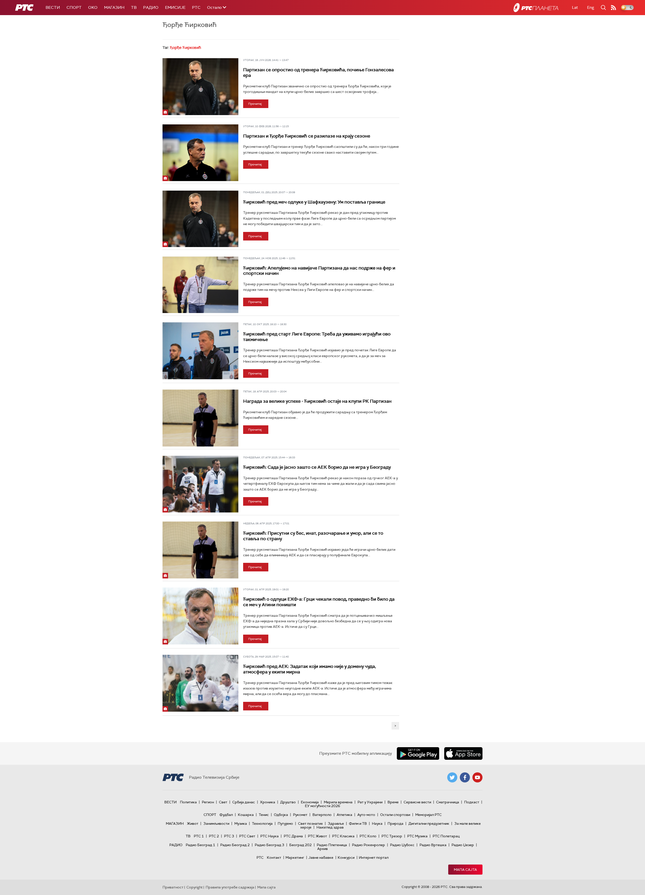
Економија (310, 802)
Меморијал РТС (428, 814)
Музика (240, 823)
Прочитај (255, 104)
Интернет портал (374, 857)
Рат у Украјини (370, 802)
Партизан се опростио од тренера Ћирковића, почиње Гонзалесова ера (318, 72)
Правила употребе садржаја (230, 887)
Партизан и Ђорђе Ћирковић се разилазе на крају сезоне (306, 136)
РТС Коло (368, 836)
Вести (53, 7)
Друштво (288, 802)
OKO (93, 7)
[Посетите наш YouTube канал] (477, 777)
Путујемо (285, 823)
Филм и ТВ (358, 823)
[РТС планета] (536, 7)
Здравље (336, 823)
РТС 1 (199, 836)
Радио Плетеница (332, 845)
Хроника (267, 802)
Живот (192, 823)
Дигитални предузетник (428, 823)
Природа (395, 823)
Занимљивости (216, 823)
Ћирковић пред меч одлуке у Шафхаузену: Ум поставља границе (314, 202)
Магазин (114, 7)
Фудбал (226, 814)
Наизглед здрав (330, 827)
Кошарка (246, 814)
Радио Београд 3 (269, 845)
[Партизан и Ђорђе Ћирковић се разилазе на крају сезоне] (200, 152)
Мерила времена (338, 802)
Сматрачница (447, 802)
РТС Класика (343, 836)
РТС (196, 7)
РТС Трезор (391, 836)
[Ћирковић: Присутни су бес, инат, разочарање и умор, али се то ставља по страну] (200, 550)
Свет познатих (310, 823)
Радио (150, 7)
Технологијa (262, 823)
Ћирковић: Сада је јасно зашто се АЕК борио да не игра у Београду (317, 467)
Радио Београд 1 (200, 845)
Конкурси (346, 857)
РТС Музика (417, 836)
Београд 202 (300, 845)
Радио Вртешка (433, 845)
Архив (322, 848)
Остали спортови (395, 814)
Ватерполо (322, 814)
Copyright (194, 887)
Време (393, 802)
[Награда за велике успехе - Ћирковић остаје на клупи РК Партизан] (200, 418)
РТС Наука (269, 836)
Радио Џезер (463, 845)
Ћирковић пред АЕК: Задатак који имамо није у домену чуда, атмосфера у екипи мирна (309, 669)
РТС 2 (214, 836)
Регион (208, 802)
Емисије (175, 7)
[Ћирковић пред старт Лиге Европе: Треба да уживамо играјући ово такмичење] (200, 350)
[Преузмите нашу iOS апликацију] (463, 753)
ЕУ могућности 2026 (322, 806)
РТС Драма (293, 836)
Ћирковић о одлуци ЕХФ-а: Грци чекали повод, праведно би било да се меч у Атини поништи (319, 602)
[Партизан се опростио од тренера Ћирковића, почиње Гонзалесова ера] (200, 86)
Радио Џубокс (402, 845)
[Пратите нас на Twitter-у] (452, 777)
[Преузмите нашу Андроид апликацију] (418, 753)
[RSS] (613, 7)
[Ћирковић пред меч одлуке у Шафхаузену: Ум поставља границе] (200, 218)
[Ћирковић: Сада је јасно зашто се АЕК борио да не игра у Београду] (200, 484)
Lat (575, 7)
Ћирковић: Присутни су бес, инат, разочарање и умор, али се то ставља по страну (313, 536)
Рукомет (300, 814)
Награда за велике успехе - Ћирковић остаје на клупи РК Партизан (317, 401)
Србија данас (243, 802)
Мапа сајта (465, 869)
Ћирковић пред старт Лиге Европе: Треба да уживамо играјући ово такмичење (317, 336)
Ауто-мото (366, 814)
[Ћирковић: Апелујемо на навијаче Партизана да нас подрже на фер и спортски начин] (200, 284)
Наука (377, 823)
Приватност (173, 887)
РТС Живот (317, 836)
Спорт (74, 7)
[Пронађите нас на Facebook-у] (465, 777)
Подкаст (471, 802)
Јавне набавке (320, 857)
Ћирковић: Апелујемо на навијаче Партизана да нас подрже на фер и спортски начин (319, 271)
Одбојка (281, 814)
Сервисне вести (417, 802)
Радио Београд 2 (235, 845)
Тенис (264, 814)
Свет (223, 802)
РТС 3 (229, 836)
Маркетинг (294, 857)
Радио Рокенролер (368, 845)
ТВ (134, 7)
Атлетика (344, 814)
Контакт (274, 857)
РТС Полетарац (446, 836)
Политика (188, 802)
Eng (590, 7)
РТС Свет (247, 836)
